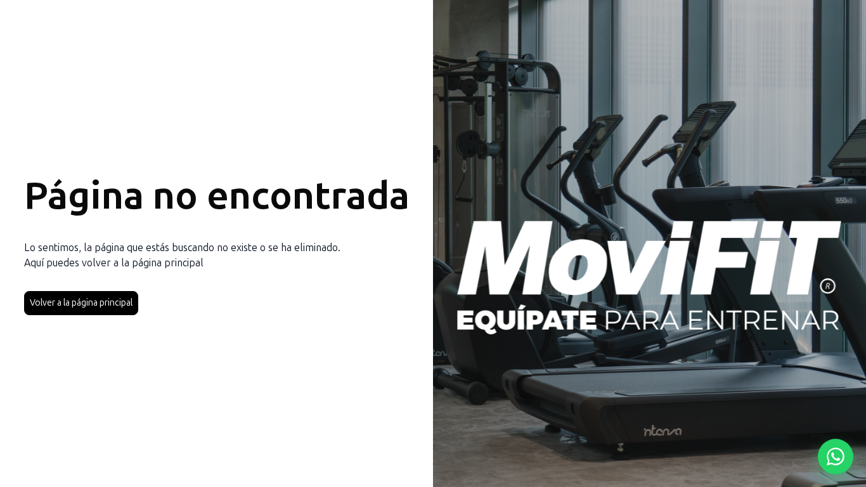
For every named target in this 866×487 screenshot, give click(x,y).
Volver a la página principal (81, 302)
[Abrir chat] (835, 456)
